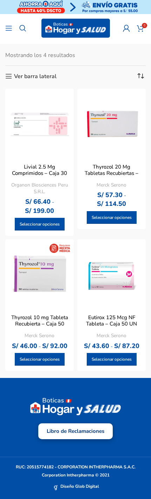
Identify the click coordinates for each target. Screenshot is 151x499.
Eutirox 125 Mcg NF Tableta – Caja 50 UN (111, 320)
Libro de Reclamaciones (75, 431)
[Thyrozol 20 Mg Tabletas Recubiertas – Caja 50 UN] (111, 123)
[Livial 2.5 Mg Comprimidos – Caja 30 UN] (39, 123)
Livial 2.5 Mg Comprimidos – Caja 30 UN (39, 173)
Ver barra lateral (35, 76)
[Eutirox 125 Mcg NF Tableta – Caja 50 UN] (111, 273)
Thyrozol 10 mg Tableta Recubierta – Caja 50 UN (39, 324)
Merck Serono (111, 185)
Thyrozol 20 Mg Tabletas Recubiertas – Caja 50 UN (111, 173)
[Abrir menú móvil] (9, 28)
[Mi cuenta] (126, 28)
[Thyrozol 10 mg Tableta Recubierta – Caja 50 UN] (39, 273)
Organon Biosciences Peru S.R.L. (39, 188)
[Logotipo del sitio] (75, 28)
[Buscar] (23, 28)
